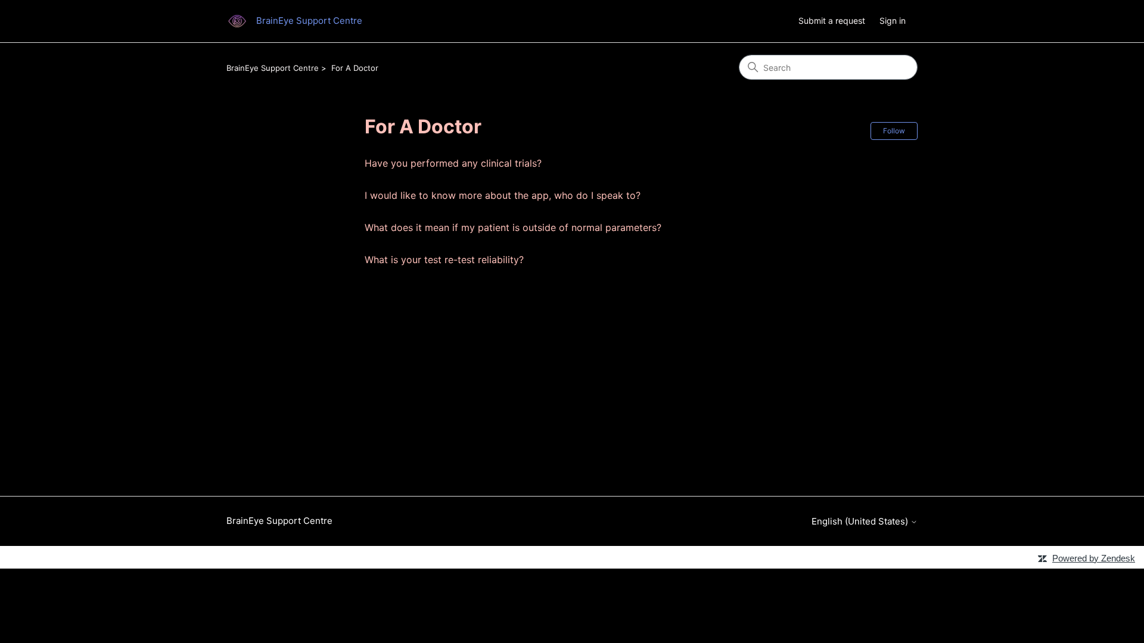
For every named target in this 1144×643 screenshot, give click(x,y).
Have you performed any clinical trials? (453, 163)
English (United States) (861, 521)
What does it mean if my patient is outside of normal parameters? (513, 227)
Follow (894, 130)
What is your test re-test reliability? (444, 260)
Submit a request (831, 20)
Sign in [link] (892, 20)
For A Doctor (354, 68)
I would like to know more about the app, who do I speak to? (503, 195)
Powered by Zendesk (1093, 558)
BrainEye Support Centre (272, 68)
